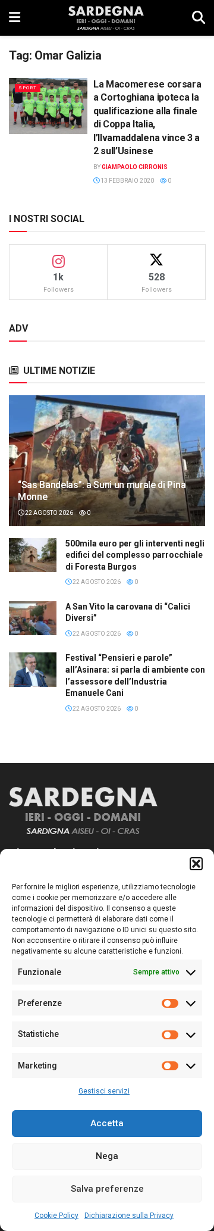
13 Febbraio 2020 (126, 180)
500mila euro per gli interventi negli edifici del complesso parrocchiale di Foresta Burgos (134, 555)
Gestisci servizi (104, 1091)
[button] (196, 864)
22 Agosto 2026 (48, 513)
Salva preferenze (107, 1188)
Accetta (107, 1123)
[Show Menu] (14, 18)
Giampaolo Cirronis (135, 167)
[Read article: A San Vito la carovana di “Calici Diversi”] (32, 618)
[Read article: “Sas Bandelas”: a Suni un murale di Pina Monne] (107, 465)
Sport (27, 87)
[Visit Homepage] (106, 18)
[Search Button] (198, 18)
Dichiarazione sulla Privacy (129, 1215)
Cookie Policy (56, 1215)
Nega (107, 1156)
